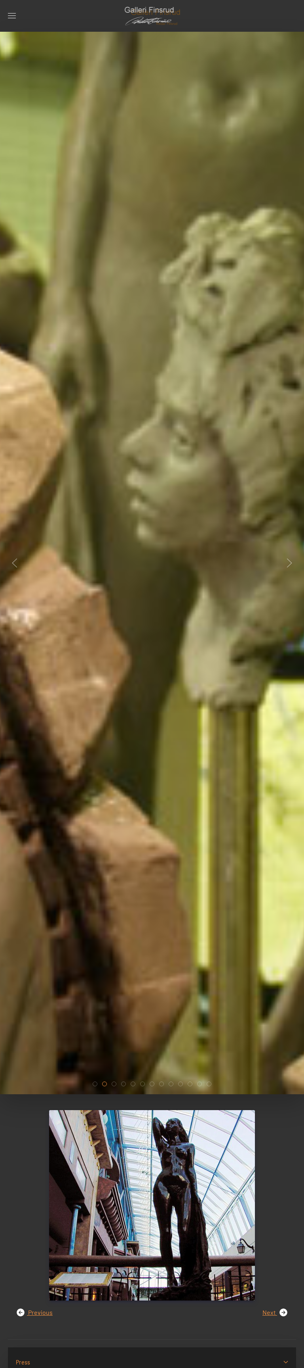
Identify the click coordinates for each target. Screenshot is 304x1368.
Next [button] (269, 1312)
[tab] (95, 1084)
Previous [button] (40, 1312)
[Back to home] (152, 16)
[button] (12, 16)
